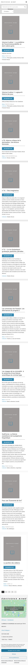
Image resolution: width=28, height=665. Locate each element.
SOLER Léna (8, 56)
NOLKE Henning (9, 466)
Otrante (8, 216)
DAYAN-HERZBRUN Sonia (11, 156)
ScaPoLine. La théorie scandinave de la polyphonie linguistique (12, 436)
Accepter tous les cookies (14, 650)
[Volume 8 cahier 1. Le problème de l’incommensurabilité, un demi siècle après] (10, 28)
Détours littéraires (13, 585)
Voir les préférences (14, 657)
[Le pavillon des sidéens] (12, 549)
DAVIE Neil (7, 399)
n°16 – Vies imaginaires (10, 190)
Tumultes (13, 157)
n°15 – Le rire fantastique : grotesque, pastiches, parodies (12, 250)
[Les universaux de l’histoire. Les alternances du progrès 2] (10, 294)
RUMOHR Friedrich (9, 527)
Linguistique (18, 467)
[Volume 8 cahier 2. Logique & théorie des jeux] (10, 78)
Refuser (14, 654)
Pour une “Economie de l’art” (12, 500)
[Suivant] (15, 592)
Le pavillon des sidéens (12, 563)
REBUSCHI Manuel (9, 104)
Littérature (19, 585)
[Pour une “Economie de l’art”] (10, 486)
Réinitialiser (10, 9)
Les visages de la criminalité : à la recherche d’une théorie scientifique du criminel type (13, 373)
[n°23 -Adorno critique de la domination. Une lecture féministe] (10, 126)
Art (7, 528)
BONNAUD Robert (9, 336)
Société (17, 401)
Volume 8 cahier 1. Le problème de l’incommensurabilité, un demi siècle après (13, 44)
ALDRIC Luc (9, 583)
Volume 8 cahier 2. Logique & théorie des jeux (12, 93)
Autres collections (11, 401)
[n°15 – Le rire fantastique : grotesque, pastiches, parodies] (10, 235)
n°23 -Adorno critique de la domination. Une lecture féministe (11, 142)
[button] (26, 2)
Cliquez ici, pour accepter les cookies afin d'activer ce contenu (14, 608)
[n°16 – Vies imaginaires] (10, 176)
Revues (8, 59)
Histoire (9, 338)
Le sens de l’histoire (15, 338)
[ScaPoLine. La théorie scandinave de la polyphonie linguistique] (10, 420)
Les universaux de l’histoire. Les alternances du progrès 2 (13, 309)
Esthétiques (11, 528)
